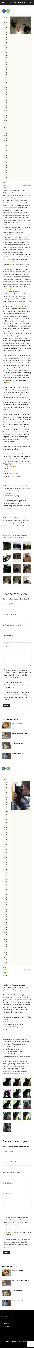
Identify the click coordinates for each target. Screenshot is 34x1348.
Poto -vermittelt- (17, 723)
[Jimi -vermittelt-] (6, 745)
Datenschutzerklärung (11, 685)
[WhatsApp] (8, 11)
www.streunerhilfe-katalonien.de (13, 537)
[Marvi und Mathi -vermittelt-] (6, 735)
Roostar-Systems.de (12, 1317)
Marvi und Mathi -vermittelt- (21, 733)
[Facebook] (4, 11)
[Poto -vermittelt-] (6, 725)
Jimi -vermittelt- (17, 743)
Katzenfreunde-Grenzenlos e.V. (20, 1341)
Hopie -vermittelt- (18, 753)
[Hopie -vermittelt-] (6, 756)
